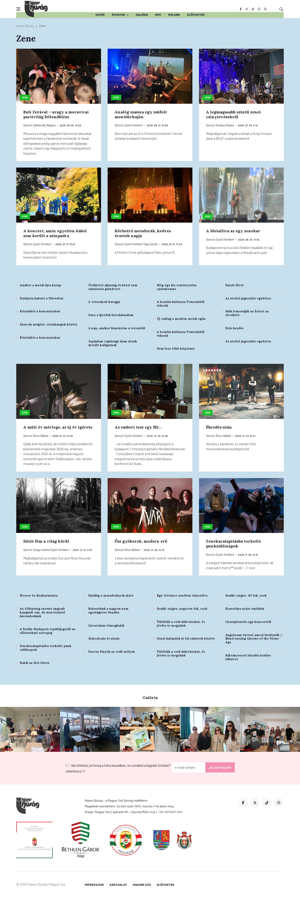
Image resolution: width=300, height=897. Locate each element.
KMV (158, 14)
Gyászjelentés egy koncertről (248, 622)
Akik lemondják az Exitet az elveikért (247, 313)
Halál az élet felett (34, 663)
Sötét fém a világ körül (46, 541)
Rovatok (118, 14)
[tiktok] (252, 9)
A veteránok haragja (104, 302)
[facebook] (240, 9)
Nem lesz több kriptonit (176, 348)
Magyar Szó (142, 884)
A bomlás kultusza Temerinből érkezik (180, 303)
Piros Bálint (40, 436)
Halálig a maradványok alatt (110, 595)
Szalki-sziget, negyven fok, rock (182, 609)
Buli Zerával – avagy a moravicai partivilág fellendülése (56, 114)
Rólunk (174, 14)
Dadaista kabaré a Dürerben (41, 298)
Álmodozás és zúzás (103, 638)
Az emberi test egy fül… (138, 427)
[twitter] (246, 9)
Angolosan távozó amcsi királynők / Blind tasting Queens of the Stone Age (253, 638)
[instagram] (259, 9)
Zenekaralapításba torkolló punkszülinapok (233, 544)
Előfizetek (196, 14)
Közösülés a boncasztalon (40, 311)
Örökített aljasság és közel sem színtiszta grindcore (112, 287)
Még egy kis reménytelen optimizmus (177, 287)
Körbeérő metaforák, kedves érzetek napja (143, 233)
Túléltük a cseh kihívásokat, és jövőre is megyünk (181, 623)
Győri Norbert (133, 125)
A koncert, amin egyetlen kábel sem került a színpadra (55, 233)
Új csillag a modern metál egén (181, 319)
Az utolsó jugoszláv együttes (248, 298)
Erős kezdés (234, 328)
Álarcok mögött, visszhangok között (48, 324)
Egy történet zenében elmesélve (182, 595)
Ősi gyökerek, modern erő (141, 541)
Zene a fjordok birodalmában (111, 315)
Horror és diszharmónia (39, 595)
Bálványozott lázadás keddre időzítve (248, 657)
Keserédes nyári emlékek (244, 609)
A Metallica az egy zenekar (233, 230)
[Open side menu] (18, 9)
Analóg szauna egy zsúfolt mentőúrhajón (141, 114)
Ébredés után (219, 427)
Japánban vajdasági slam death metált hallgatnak (112, 343)
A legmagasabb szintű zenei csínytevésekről (233, 114)
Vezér (100, 14)
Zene (25, 97)
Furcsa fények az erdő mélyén (111, 652)
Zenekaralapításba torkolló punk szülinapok (45, 648)
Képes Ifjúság (25, 26)
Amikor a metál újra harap (40, 285)
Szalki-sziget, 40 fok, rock (246, 595)
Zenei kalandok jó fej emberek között (186, 638)
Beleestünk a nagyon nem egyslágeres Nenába (108, 610)
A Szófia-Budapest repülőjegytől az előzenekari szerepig (47, 631)
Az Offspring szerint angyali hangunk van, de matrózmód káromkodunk (42, 612)
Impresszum (94, 884)
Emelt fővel (234, 285)
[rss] (265, 9)
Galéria (142, 14)
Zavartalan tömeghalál (106, 625)
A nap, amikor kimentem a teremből (116, 328)
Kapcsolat (118, 884)
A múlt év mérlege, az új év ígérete (57, 427)
